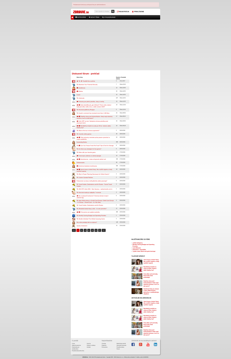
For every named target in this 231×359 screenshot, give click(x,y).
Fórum (118, 349)
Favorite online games (84, 134)
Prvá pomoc (105, 347)
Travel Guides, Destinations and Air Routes (90, 205)
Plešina (80, 91)
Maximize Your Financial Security (87, 84)
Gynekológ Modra (82, 142)
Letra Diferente (137, 248)
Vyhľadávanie (110, 17)
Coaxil (78, 94)
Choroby (104, 343)
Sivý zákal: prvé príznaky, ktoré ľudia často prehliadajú (150, 275)
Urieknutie (81, 98)
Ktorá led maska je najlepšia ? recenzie (89, 192)
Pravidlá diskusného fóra (78, 350)
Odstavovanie (80, 162)
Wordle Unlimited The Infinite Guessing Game (91, 219)
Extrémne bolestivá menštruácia (87, 166)
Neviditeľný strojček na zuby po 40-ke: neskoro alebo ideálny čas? (149, 268)
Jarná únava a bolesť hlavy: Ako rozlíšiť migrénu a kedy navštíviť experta (151, 261)
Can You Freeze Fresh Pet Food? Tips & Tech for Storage (97, 145)
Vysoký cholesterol (82, 225)
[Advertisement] (115, 32)
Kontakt (89, 347)
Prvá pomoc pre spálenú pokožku (90, 212)
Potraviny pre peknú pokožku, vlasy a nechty (91, 101)
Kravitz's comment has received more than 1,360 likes (93, 113)
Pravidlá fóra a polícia (88, 81)
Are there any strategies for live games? (89, 149)
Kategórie (81, 17)
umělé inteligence (137, 243)
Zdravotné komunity (121, 345)
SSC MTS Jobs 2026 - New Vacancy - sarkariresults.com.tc (95, 189)
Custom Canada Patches (85, 177)
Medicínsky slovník (121, 343)
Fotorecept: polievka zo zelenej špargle (89, 155)
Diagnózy (104, 345)
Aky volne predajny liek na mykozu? (87, 222)
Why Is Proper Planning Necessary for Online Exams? (93, 174)
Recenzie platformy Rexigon (86, 109)
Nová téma (94, 17)
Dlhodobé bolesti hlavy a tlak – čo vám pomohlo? (92, 208)
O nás (73, 343)
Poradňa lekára (120, 347)
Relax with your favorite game (87, 152)
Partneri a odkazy (91, 345)
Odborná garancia (76, 345)
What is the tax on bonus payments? (88, 130)
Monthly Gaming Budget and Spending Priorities (92, 215)
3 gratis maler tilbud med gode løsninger (144, 251)
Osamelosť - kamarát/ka (139, 249)
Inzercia (89, 343)
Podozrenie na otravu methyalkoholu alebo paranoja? (92, 181)
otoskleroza (81, 88)
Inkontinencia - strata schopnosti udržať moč (93, 159)
